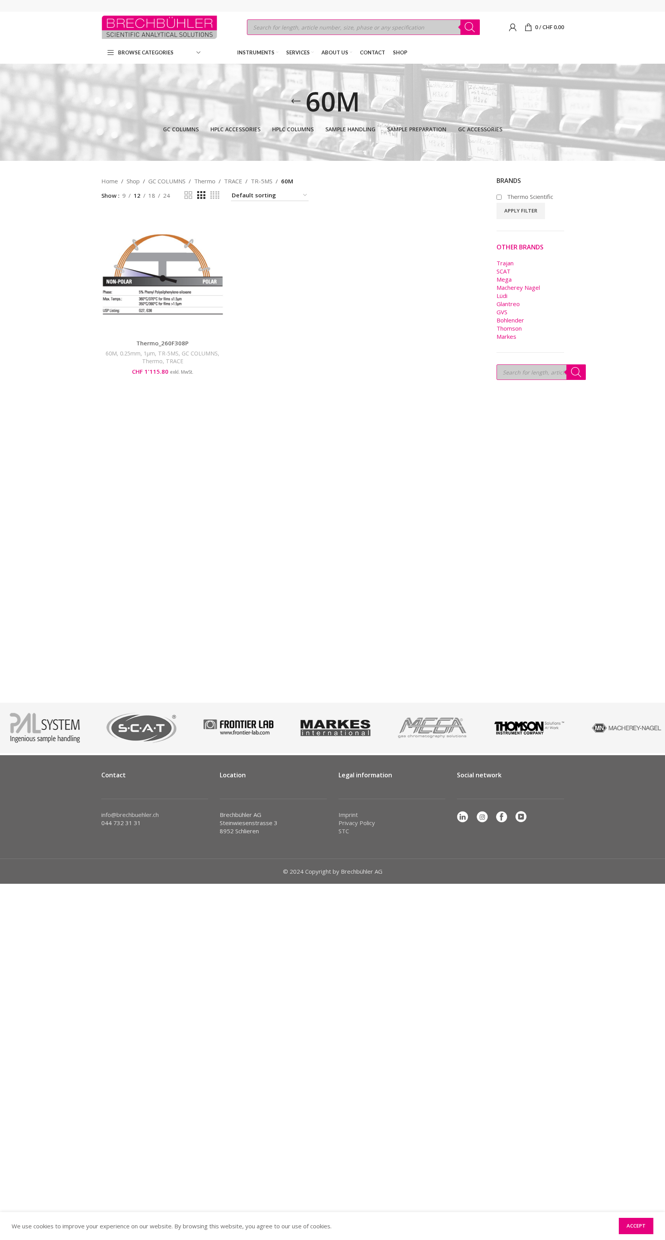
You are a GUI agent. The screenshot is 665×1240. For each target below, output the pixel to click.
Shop (133, 181)
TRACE (233, 181)
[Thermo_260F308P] (162, 274)
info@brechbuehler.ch (130, 815)
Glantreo (508, 304)
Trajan (505, 263)
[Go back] (296, 101)
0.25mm (130, 353)
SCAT (503, 271)
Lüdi (502, 296)
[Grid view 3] (201, 195)
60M (111, 353)
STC (344, 831)
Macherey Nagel (518, 287)
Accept (636, 1225)
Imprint (348, 815)
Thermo (204, 181)
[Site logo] (159, 26)
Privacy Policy (357, 823)
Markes (506, 336)
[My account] (513, 27)
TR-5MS (262, 181)
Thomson (509, 328)
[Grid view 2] (188, 195)
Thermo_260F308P (162, 343)
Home (109, 181)
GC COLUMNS (167, 181)
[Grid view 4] (214, 195)
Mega (504, 279)
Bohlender (510, 320)
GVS (502, 312)
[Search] (470, 27)
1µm (149, 353)
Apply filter (520, 210)
